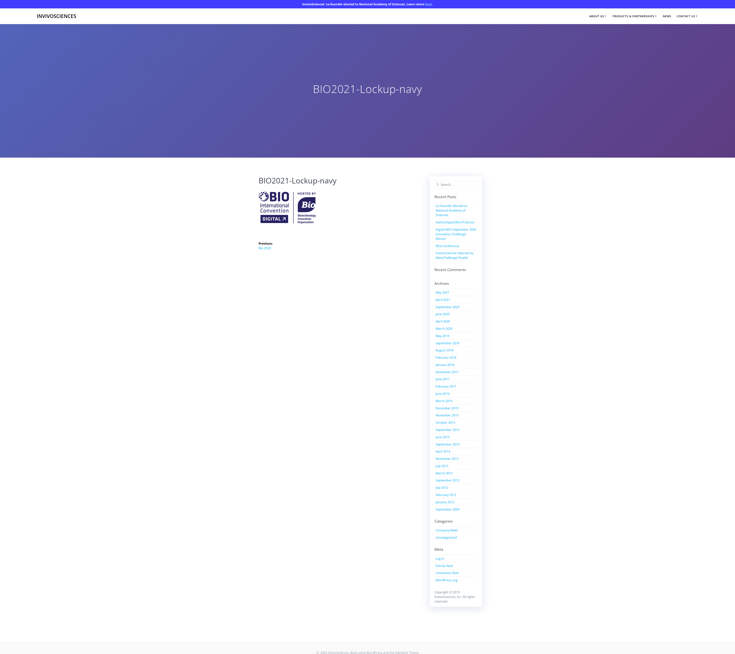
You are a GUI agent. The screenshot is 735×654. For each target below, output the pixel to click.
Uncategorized (446, 537)
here (428, 4)
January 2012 (445, 502)
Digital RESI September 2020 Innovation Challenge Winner (456, 234)
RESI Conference (447, 246)
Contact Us (686, 16)
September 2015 (447, 430)
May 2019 (442, 336)
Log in (440, 558)
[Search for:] (456, 184)
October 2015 (445, 422)
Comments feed (447, 573)
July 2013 (442, 466)
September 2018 (447, 343)
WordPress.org (446, 580)
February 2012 (446, 495)
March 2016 (444, 401)
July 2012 (442, 487)
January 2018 (445, 365)
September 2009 (447, 509)
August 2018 (444, 350)
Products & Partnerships (633, 16)
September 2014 (447, 444)
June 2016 (443, 394)
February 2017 (446, 386)
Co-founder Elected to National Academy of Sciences (451, 210)
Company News (447, 530)
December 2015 (447, 408)
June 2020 (443, 314)
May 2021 (442, 292)
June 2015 (443, 437)
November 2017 (447, 372)
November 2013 (447, 459)
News (667, 16)
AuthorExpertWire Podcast (455, 222)
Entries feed (444, 566)
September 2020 (447, 307)
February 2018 (446, 357)
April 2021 (443, 300)
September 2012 (447, 480)
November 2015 (447, 415)
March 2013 (444, 473)
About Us (596, 16)
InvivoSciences (56, 16)
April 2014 (443, 451)
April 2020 (443, 321)
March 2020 (444, 329)
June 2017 (443, 379)
